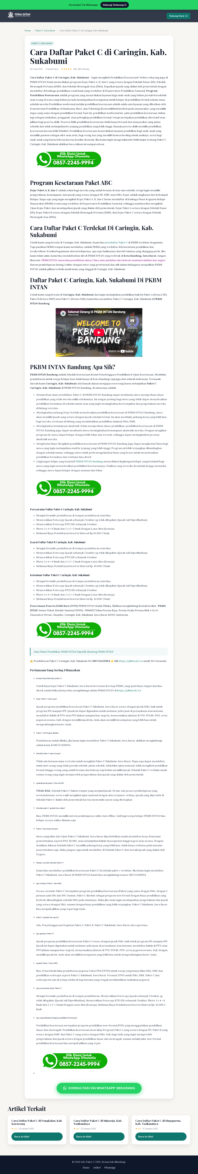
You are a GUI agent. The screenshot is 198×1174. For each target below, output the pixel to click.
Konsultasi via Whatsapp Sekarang (101, 1088)
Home (28, 30)
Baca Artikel (21, 1136)
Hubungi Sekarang (113, 5)
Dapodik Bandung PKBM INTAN (95, 651)
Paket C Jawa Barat (45, 30)
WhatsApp (109, 1167)
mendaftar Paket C (116, 242)
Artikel (97, 1167)
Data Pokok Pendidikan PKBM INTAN (55, 651)
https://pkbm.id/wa (131, 660)
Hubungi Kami (176, 16)
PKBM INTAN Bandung (89, 461)
